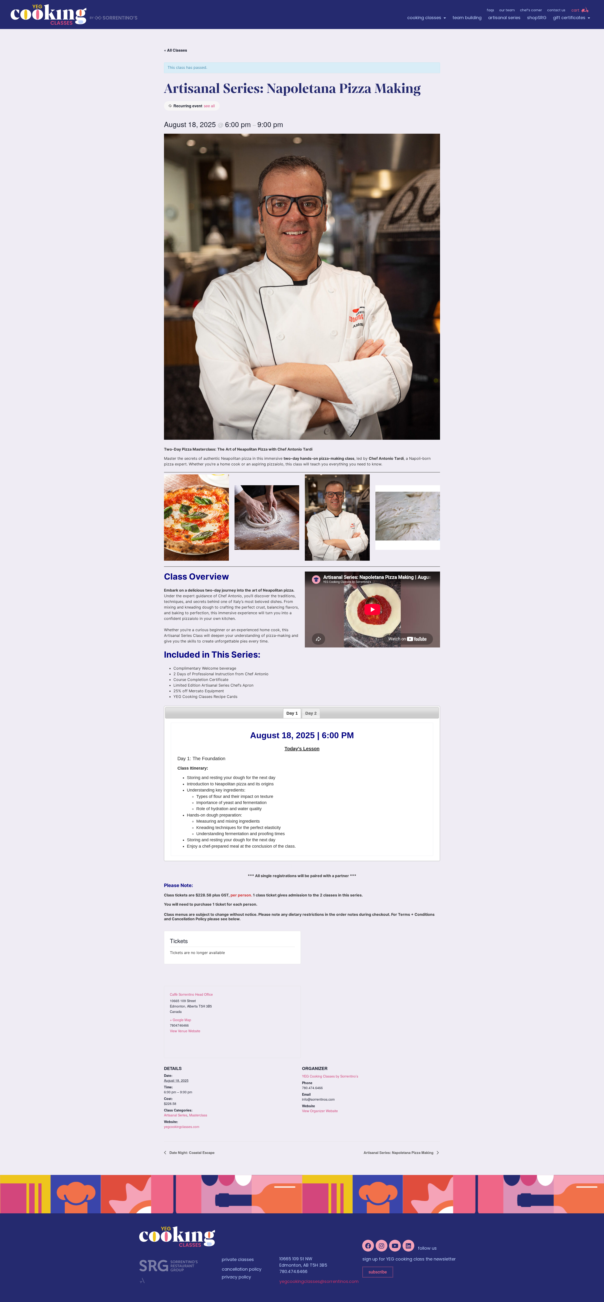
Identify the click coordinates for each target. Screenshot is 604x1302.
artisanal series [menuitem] (504, 18)
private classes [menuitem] (238, 1260)
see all (209, 105)
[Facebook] (368, 1246)
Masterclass (198, 1115)
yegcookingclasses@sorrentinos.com (319, 1282)
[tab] (292, 713)
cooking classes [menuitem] (424, 18)
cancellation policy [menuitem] (241, 1270)
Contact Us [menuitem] (556, 10)
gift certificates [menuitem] (569, 18)
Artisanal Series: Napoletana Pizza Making (399, 1152)
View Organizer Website (320, 1110)
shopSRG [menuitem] (536, 18)
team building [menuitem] (467, 18)
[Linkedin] (408, 1246)
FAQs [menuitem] (490, 10)
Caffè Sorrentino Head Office (191, 994)
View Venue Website (185, 1030)
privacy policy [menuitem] (236, 1277)
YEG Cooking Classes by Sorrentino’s (330, 1076)
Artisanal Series (175, 1115)
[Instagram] (381, 1246)
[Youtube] (395, 1246)
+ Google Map (180, 1019)
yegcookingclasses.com (181, 1126)
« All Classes (175, 50)
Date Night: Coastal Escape (191, 1152)
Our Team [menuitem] (507, 10)
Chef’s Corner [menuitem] (531, 10)
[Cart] (585, 9)
